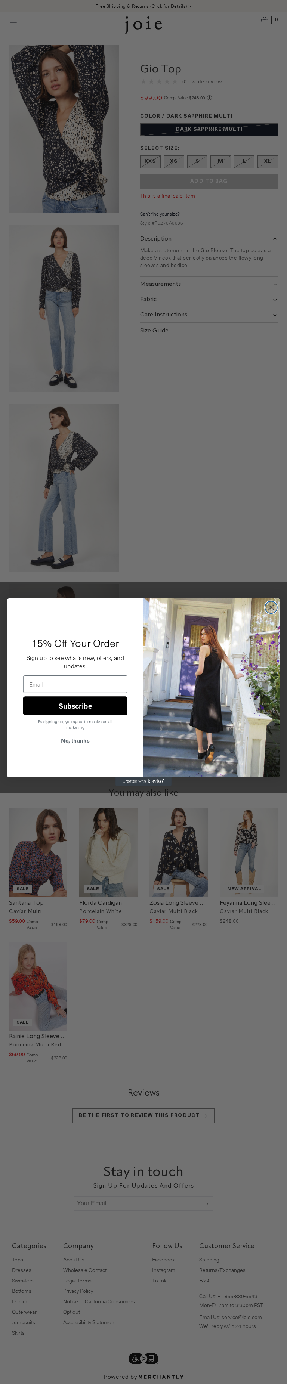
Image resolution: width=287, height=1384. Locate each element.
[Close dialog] (271, 607)
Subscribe (75, 705)
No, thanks (75, 740)
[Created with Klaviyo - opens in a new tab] (143, 781)
